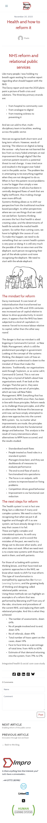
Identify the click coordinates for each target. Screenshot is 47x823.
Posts (26, 38)
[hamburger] (6, 6)
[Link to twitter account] (23, 800)
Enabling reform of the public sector (16, 727)
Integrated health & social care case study (23, 663)
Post (41, 714)
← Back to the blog (10, 744)
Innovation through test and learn (15, 738)
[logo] (27, 6)
